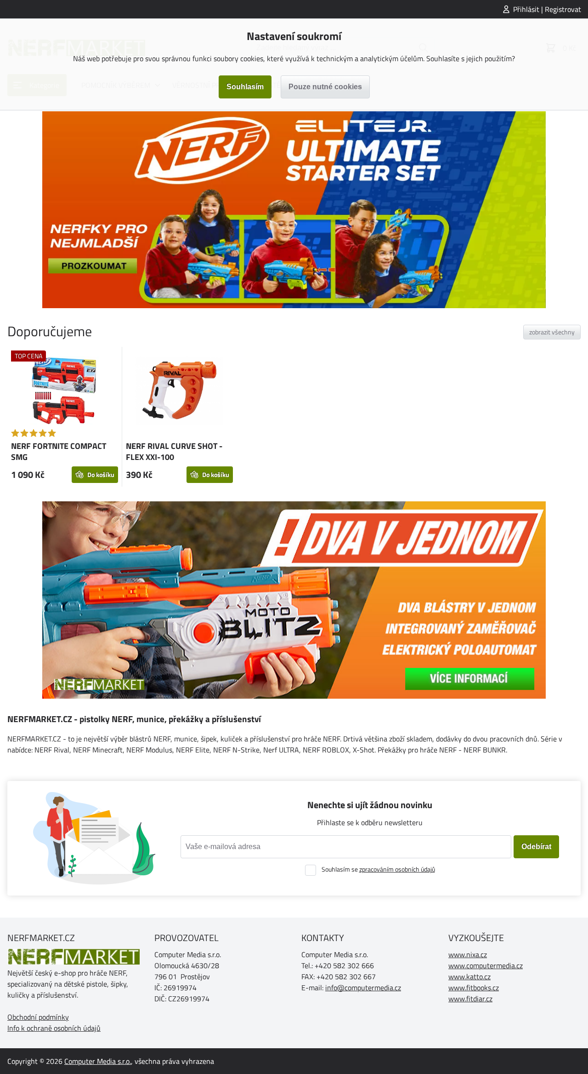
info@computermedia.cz (363, 987)
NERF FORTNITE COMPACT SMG (58, 451)
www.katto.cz (469, 976)
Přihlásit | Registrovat (547, 9)
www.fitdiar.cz (470, 998)
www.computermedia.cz (485, 965)
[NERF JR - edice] (294, 209)
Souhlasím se (378, 869)
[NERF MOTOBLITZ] (294, 599)
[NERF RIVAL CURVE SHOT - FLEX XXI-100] (179, 391)
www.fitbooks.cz (473, 987)
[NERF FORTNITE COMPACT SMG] (64, 391)
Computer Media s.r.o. (97, 1061)
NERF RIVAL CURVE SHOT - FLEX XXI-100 (174, 451)
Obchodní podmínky (38, 1016)
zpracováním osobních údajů (397, 869)
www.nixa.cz (467, 954)
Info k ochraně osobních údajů (54, 1028)
